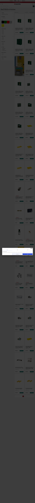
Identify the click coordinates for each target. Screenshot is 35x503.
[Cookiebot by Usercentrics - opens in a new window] (30, 248)
